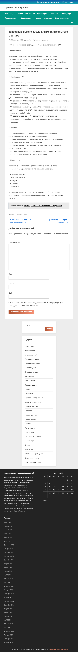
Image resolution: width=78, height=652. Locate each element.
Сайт (11, 293)
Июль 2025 (8, 567)
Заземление (29, 376)
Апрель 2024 (8, 624)
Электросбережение (33, 462)
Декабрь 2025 (9, 552)
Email (11, 284)
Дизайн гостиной (32, 359)
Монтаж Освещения (33, 402)
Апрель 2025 (8, 578)
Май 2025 (7, 575)
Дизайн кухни (30, 368)
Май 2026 (7, 533)
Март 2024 (7, 627)
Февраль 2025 (9, 586)
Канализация (30, 381)
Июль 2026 (8, 526)
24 (45, 493)
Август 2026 (8, 522)
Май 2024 (7, 620)
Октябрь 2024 (9, 601)
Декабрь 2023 (9, 639)
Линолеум (29, 393)
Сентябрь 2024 (9, 605)
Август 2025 (8, 564)
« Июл (45, 500)
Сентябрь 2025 (9, 560)
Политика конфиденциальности (48, 2)
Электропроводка (62, 18)
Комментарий (15, 242)
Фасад (38, 18)
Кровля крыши (43, 14)
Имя (11, 274)
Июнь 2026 (8, 530)
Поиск (27, 325)
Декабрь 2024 (9, 593)
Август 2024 (8, 609)
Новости (54, 14)
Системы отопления (33, 437)
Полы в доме (10, 18)
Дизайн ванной (31, 355)
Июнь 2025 (8, 571)
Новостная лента (31, 415)
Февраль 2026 (9, 545)
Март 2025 (7, 582)
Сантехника (26, 18)
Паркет (28, 424)
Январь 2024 (8, 635)
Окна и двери (66, 14)
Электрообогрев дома (34, 454)
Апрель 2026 (8, 537)
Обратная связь (67, 2)
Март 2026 (7, 541)
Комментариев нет (41, 40)
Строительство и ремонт (16, 7)
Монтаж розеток (31, 406)
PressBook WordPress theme (58, 649)
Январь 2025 (8, 590)
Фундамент (47, 18)
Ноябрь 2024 (8, 597)
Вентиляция (9, 14)
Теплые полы (30, 441)
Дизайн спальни (31, 372)
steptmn (29, 40)
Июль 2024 (8, 612)
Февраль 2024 (9, 631)
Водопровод (30, 350)
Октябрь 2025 (9, 556)
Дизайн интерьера (24, 14)
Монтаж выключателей (19, 214)
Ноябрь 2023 (8, 642)
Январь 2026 (8, 549)
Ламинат (28, 389)
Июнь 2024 (8, 616)
